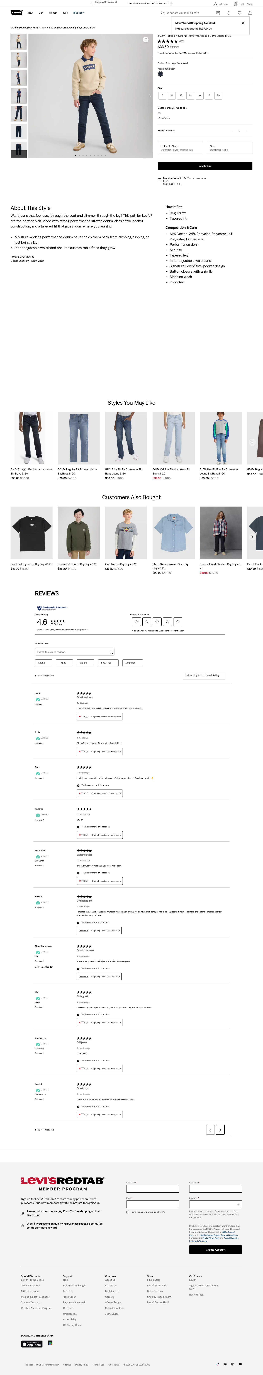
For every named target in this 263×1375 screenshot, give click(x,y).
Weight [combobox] (83, 662)
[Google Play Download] (60, 1344)
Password (194, 1198)
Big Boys (29, 27)
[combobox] (206, 675)
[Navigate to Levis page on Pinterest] (225, 1365)
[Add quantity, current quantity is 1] (246, 131)
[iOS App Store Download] (32, 1344)
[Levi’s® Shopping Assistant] (218, 12)
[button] (164, 118)
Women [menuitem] (53, 12)
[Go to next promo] (172, 3)
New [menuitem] (30, 12)
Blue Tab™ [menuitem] (79, 12)
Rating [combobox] (41, 662)
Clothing (15, 27)
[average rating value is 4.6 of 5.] (168, 41)
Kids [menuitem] (65, 12)
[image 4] (86, 155)
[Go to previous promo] (91, 3)
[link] (67, 1365)
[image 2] (79, 155)
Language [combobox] (130, 662)
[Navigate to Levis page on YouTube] (240, 1365)
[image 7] (98, 155)
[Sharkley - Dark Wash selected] (160, 74)
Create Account (215, 1249)
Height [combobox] (62, 662)
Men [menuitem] (40, 12)
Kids (22, 27)
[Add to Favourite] (145, 39)
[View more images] (19, 154)
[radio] (162, 96)
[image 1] (75, 155)
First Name (131, 1182)
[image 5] (90, 155)
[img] (238, 1204)
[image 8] (101, 155)
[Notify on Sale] (228, 12)
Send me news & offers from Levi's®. (148, 1212)
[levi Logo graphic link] (17, 12)
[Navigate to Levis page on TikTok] (217, 1365)
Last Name (194, 1182)
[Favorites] (239, 12)
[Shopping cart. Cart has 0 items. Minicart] (250, 12)
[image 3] (83, 155)
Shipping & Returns (172, 184)
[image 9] (105, 155)
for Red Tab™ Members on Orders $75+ (183, 53)
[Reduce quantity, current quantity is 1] (232, 131)
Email (129, 1198)
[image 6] (94, 155)
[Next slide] (252, 442)
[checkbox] (129, 1212)
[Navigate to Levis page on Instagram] (232, 1365)
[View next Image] (150, 96)
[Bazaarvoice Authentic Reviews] (52, 608)
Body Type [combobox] (106, 662)
